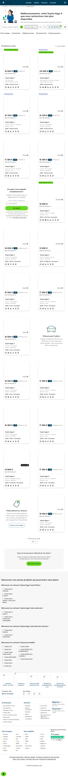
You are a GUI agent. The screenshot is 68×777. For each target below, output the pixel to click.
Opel (4, 741)
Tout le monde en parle (10, 715)
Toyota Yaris (7, 649)
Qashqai (43, 748)
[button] (36, 27)
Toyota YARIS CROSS (10, 657)
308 (26, 739)
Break (27, 714)
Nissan (5, 750)
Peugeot (5, 736)
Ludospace (28, 719)
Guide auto (43, 712)
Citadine (27, 705)
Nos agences (7, 708)
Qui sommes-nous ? (9, 705)
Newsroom (6, 717)
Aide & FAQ (6, 712)
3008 (27, 741)
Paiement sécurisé (32, 759)
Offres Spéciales (45, 710)
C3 (26, 743)
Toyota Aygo (7, 666)
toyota (23, 6)
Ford (17, 741)
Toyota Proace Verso (27, 659)
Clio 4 (42, 736)
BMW (17, 743)
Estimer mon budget (16, 525)
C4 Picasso (28, 746)
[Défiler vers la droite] (44, 27)
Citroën (5, 739)
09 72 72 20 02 (7, 694)
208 (26, 734)
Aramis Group (7, 722)
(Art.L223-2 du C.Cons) (19, 217)
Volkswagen (6, 746)
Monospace (28, 716)
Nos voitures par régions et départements (45, 716)
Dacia (5, 743)
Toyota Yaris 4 (8, 663)
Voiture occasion (15, 6)
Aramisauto (4, 6)
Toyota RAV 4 (8, 660)
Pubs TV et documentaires (11, 719)
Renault (5, 734)
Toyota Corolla (25, 646)
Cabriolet (43, 708)
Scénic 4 (43, 746)
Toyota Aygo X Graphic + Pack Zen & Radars (8, 600)
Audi (4, 748)
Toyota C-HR (8, 646)
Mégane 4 (43, 743)
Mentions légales (30, 757)
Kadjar (42, 741)
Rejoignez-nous (8, 710)
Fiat (17, 734)
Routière (27, 712)
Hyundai (18, 736)
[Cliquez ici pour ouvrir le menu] (65, 2)
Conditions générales (16, 757)
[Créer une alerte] (3, 774)
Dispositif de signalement (47, 759)
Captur (27, 748)
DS (17, 750)
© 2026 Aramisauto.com (34, 766)
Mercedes (19, 746)
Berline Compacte (28, 708)
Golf (41, 739)
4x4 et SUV (43, 705)
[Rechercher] (21, 27)
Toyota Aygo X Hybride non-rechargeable (7, 618)
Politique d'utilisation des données (47, 757)
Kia (17, 739)
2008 (27, 736)
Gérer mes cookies (19, 759)
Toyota (18, 748)
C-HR (42, 734)
